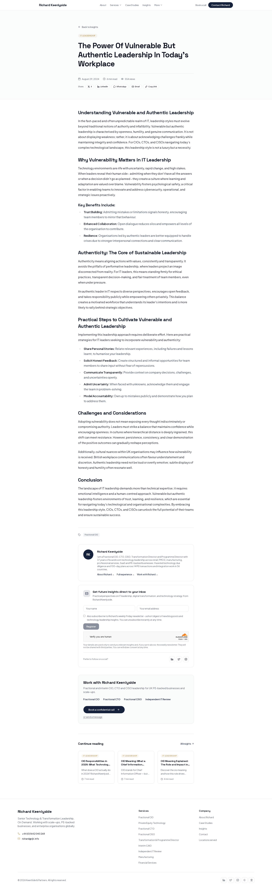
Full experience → (125, 574)
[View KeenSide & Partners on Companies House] (251, 880)
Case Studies (132, 5)
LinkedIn (104, 86)
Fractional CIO (91, 699)
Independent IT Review (158, 699)
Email (137, 86)
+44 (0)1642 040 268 (33, 833)
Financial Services (147, 862)
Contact (203, 834)
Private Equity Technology (152, 822)
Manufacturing (146, 857)
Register (91, 626)
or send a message (92, 716)
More (157, 5)
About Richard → (105, 574)
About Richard (206, 817)
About (103, 5)
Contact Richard (220, 5)
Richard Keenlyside (53, 5)
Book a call (201, 5)
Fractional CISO (133, 699)
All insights (185, 743)
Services (114, 5)
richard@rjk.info (30, 838)
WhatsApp (121, 86)
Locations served (208, 839)
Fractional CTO (111, 699)
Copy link (152, 86)
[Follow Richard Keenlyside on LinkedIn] (172, 659)
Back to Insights (90, 27)
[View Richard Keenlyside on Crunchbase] (244, 880)
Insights (147, 5)
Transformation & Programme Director (159, 839)
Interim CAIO (145, 845)
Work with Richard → (147, 574)
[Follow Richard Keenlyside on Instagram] (186, 659)
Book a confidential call (101, 709)
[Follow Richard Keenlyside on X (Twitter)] (179, 659)
